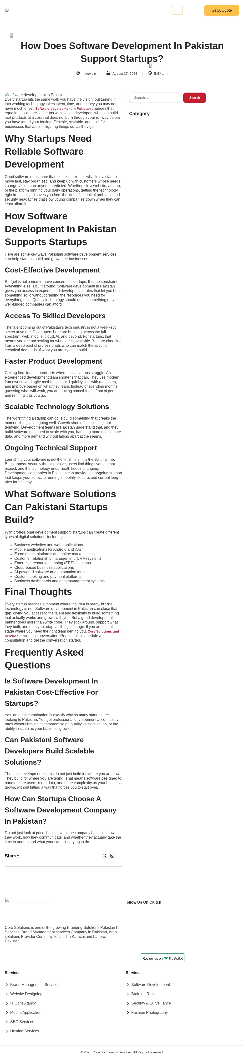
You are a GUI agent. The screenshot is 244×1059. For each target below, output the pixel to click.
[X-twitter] (104, 856)
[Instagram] (112, 856)
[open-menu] (177, 10)
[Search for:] (155, 98)
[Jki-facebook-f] (97, 856)
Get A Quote (222, 10)
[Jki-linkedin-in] (120, 856)
